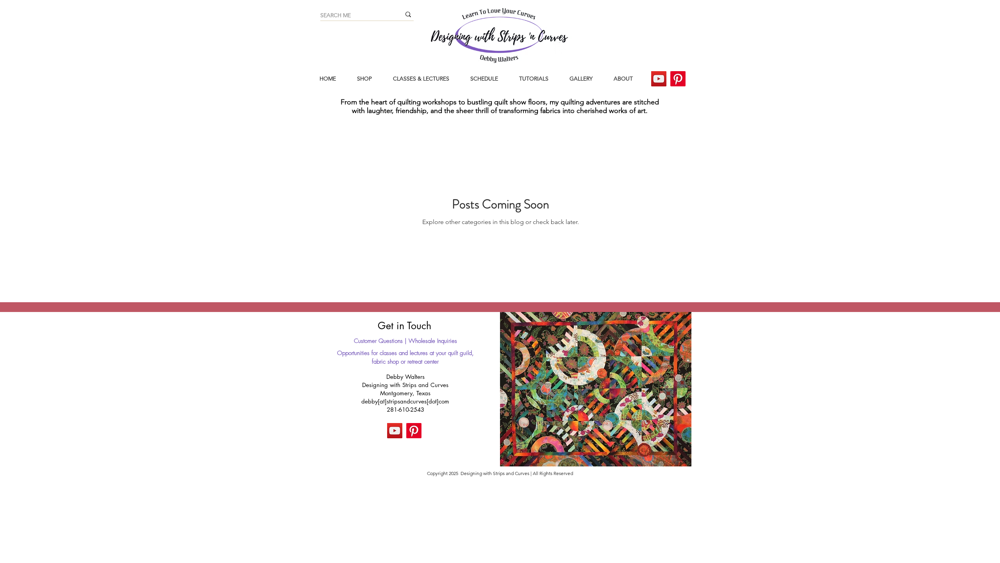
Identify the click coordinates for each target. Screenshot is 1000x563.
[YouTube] (658, 78)
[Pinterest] (678, 78)
